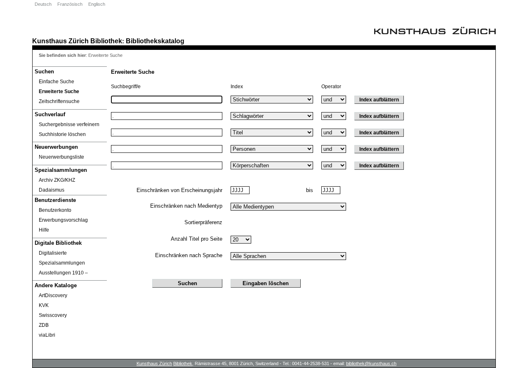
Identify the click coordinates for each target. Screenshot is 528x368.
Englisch (96, 4)
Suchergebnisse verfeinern (69, 124)
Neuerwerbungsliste (61, 157)
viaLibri (47, 335)
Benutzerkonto (55, 210)
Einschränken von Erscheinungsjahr (179, 190)
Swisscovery (53, 315)
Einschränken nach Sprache (188, 255)
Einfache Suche (56, 81)
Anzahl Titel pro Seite (196, 239)
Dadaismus (51, 190)
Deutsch (43, 4)
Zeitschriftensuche (59, 101)
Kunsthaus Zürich (60, 41)
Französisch (69, 4)
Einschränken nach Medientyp (186, 206)
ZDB (44, 325)
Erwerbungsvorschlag (63, 220)
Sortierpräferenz (203, 222)
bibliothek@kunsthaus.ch (371, 363)
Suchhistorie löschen (62, 134)
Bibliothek (106, 41)
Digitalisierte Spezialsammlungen (62, 258)
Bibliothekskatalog (155, 41)
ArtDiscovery (53, 295)
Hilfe (44, 230)
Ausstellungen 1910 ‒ (63, 273)
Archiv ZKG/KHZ (57, 180)
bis (309, 190)
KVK (44, 305)
